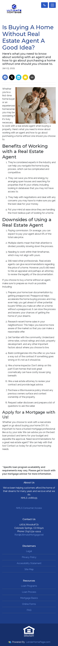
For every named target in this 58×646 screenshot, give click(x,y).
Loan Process (29, 592)
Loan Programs (29, 586)
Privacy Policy (29, 557)
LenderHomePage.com (38, 642)
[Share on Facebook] (5, 77)
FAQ (29, 610)
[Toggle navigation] (52, 5)
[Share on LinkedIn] (18, 77)
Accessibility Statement (29, 563)
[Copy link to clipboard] (32, 77)
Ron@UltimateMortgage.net (29, 534)
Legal (29, 551)
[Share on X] (12, 77)
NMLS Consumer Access (29, 508)
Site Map (29, 569)
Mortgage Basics (29, 598)
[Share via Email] (25, 77)
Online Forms (29, 604)
